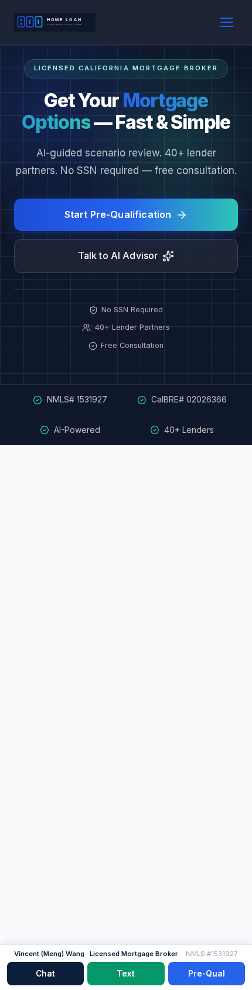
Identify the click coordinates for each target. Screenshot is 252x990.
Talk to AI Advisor (118, 255)
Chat (46, 973)
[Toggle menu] (227, 22)
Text (126, 973)
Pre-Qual (206, 973)
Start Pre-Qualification (118, 214)
